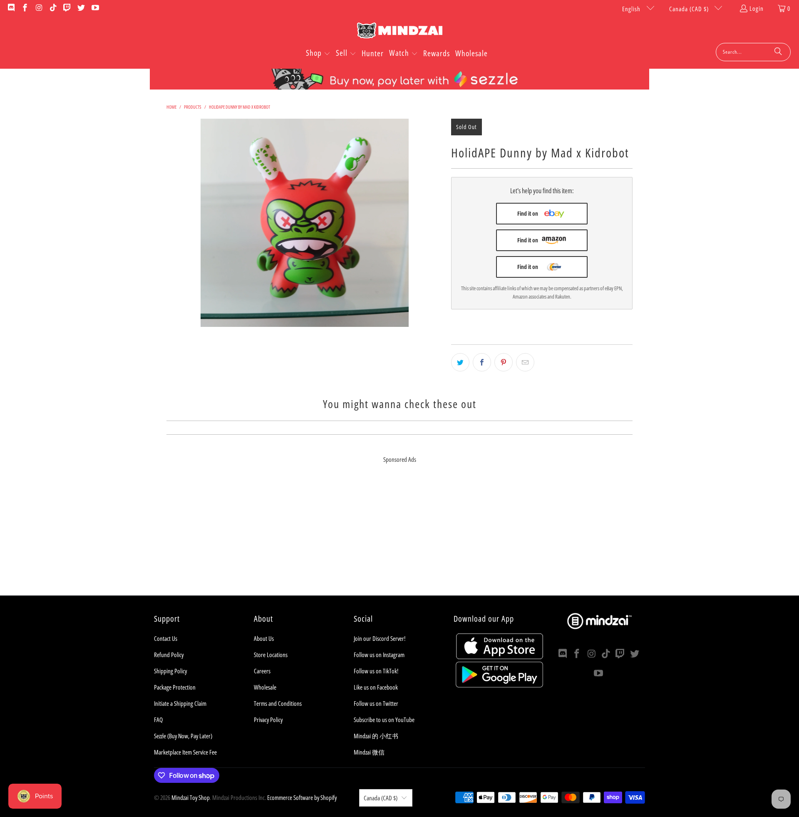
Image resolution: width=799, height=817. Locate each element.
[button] (318, 54)
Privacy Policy (268, 719)
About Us (264, 638)
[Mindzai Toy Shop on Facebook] (24, 8)
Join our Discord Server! (379, 638)
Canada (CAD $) (689, 9)
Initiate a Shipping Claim (180, 703)
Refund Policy (169, 654)
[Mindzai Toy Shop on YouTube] (94, 8)
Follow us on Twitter (376, 703)
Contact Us (165, 638)
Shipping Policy (170, 671)
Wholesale (265, 687)
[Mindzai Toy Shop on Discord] (10, 8)
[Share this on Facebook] (482, 362)
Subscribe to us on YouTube (384, 719)
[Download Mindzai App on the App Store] (499, 657)
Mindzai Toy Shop (190, 797)
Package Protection (175, 687)
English (632, 9)
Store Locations (271, 654)
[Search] (778, 52)
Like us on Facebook (376, 687)
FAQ (158, 719)
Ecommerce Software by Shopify (302, 797)
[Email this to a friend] (525, 362)
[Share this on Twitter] (460, 362)
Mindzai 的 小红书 (376, 736)
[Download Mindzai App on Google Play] (499, 685)
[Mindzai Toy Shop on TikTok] (52, 8)
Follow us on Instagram (379, 654)
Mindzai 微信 (369, 752)
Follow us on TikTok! (376, 671)
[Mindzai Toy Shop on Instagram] (38, 8)
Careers (262, 671)
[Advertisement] (399, 537)
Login (756, 8)
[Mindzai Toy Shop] (399, 32)
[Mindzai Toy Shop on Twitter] (80, 8)
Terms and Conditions (278, 703)
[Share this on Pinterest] (503, 362)
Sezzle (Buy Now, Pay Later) (183, 736)
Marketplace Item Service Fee (185, 752)
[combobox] (753, 52)
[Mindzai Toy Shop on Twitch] (66, 8)
